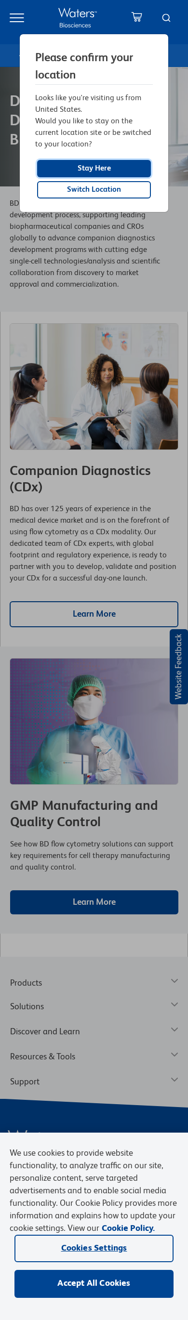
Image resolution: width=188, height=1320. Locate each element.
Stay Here (94, 168)
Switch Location (94, 190)
